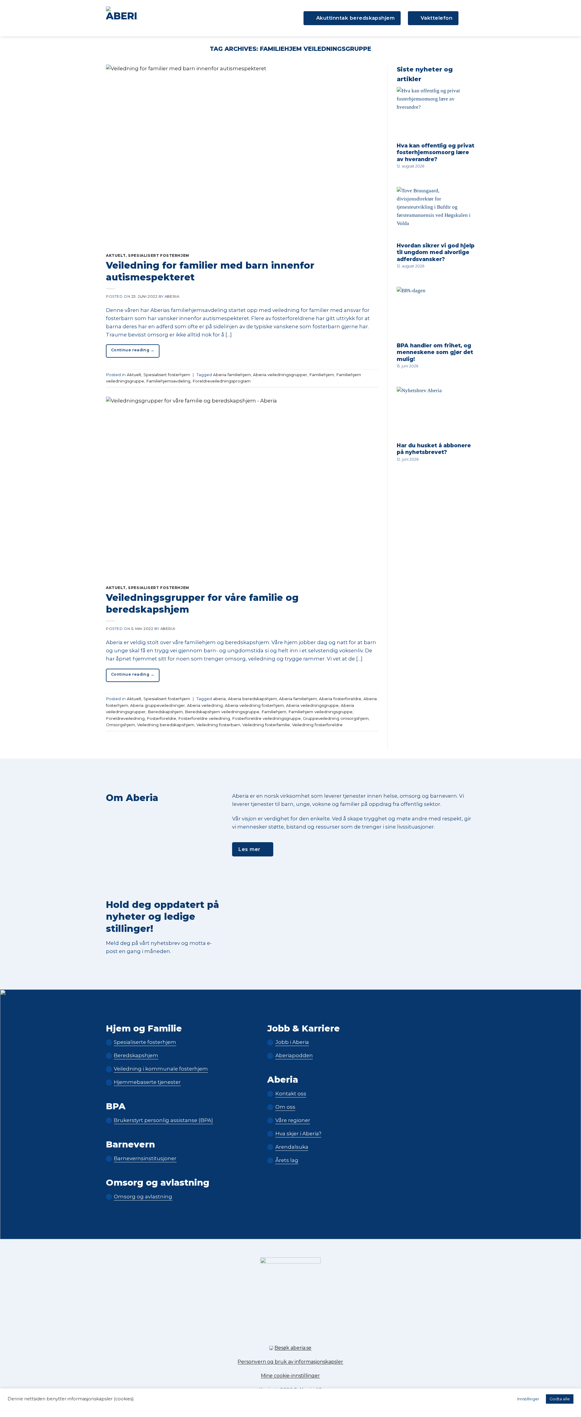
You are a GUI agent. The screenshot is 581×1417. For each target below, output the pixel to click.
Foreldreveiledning (125, 718)
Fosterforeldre (161, 718)
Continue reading (132, 350)
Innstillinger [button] (528, 1398)
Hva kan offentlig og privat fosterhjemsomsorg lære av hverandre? (435, 152)
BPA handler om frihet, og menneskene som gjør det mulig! (435, 352)
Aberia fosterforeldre (340, 698)
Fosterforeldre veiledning (204, 718)
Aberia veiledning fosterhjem (254, 705)
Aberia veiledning (205, 705)
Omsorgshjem (120, 724)
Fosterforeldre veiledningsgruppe (266, 718)
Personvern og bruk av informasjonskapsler (290, 1362)
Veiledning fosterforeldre (317, 724)
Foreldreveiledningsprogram (221, 381)
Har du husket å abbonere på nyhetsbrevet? (434, 448)
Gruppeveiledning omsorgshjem (336, 718)
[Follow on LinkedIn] (300, 1333)
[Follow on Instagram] (280, 1333)
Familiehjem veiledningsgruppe (320, 711)
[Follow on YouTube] (311, 1333)
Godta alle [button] (560, 1398)
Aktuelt (116, 255)
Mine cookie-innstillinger (290, 1376)
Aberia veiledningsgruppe (312, 705)
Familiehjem (321, 374)
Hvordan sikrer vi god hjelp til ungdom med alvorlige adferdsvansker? (435, 252)
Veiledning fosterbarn (218, 724)
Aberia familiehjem (232, 374)
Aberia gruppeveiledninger (157, 705)
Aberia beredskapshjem (252, 698)
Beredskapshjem (165, 711)
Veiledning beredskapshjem (165, 724)
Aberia (172, 296)
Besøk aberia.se (292, 1348)
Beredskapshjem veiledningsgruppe (222, 711)
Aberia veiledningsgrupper (280, 374)
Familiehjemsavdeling (168, 381)
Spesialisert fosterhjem (158, 255)
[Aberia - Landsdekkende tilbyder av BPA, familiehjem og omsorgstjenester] (121, 18)
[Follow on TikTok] (290, 1333)
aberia (219, 698)
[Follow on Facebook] (269, 1333)
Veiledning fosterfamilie (266, 724)
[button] (470, 18)
